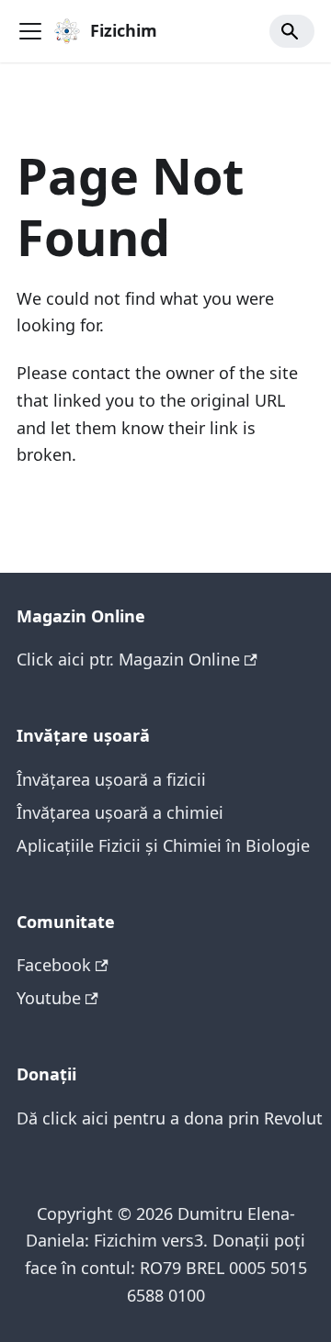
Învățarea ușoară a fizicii (111, 779)
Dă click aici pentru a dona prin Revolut (170, 1118)
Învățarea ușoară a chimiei (120, 812)
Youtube (49, 998)
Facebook (54, 965)
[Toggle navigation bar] (30, 31)
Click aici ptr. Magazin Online (128, 659)
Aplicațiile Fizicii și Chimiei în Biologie (163, 845)
